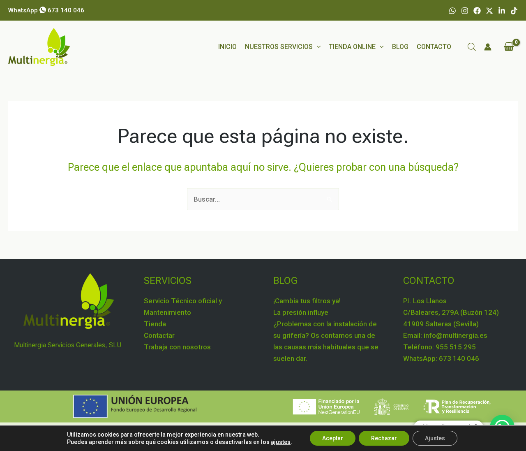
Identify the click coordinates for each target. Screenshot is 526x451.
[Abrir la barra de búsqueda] (472, 47)
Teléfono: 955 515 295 (439, 347)
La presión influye (300, 312)
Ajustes (435, 438)
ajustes (281, 442)
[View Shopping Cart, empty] (509, 47)
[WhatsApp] (452, 10)
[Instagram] (464, 10)
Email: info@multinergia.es (445, 335)
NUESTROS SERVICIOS (279, 47)
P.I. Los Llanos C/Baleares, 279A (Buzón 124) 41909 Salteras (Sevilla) (451, 312)
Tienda (155, 324)
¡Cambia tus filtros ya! (307, 301)
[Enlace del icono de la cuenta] (487, 47)
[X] (489, 10)
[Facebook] (477, 10)
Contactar (159, 335)
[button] (317, 46)
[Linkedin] (501, 10)
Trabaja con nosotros (177, 347)
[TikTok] (514, 10)
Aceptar (332, 438)
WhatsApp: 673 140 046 (441, 358)
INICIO (227, 47)
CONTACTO (434, 47)
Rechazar (384, 438)
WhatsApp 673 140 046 (46, 10)
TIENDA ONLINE (352, 47)
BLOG (400, 47)
